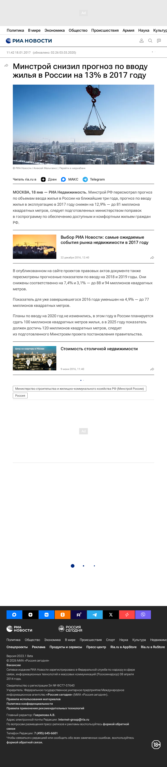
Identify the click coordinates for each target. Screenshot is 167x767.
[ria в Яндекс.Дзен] (30, 614)
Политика (13, 640)
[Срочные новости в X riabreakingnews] (127, 614)
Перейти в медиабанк (72, 168)
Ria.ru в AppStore (123, 647)
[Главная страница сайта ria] (28, 41)
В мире (70, 640)
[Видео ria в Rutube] (79, 614)
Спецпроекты (17, 647)
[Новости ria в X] (111, 614)
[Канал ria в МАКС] (14, 614)
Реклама (38, 647)
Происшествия (91, 640)
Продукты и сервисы (66, 647)
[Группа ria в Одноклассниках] (62, 614)
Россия (20, 395)
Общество (32, 640)
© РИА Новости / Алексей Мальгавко (35, 168)
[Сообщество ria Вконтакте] (46, 614)
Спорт (110, 640)
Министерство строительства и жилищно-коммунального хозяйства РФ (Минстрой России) (79, 388)
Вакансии (14, 665)
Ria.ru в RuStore (153, 647)
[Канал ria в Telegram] (95, 614)
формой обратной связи (24, 742)
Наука (123, 640)
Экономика (52, 640)
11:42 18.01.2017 (19, 52)
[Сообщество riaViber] (143, 614)
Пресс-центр (96, 647)
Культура (139, 640)
